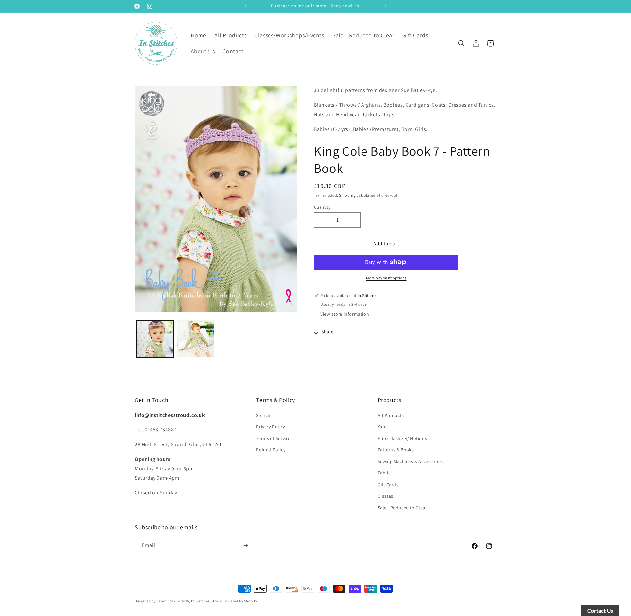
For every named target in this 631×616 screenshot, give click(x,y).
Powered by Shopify (240, 601)
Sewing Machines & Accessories (410, 461)
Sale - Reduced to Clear (402, 508)
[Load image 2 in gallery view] (195, 338)
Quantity (322, 207)
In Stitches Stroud (206, 601)
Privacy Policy (270, 427)
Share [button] (327, 331)
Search (263, 415)
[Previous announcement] (245, 6)
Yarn (382, 427)
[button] (461, 43)
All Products (391, 415)
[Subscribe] (245, 545)
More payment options (386, 277)
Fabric (384, 473)
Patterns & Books (396, 450)
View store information (344, 314)
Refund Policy (270, 450)
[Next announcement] (385, 6)
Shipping (347, 195)
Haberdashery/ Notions (402, 438)
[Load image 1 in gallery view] (155, 338)
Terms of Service (273, 438)
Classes (385, 496)
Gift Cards (388, 485)
